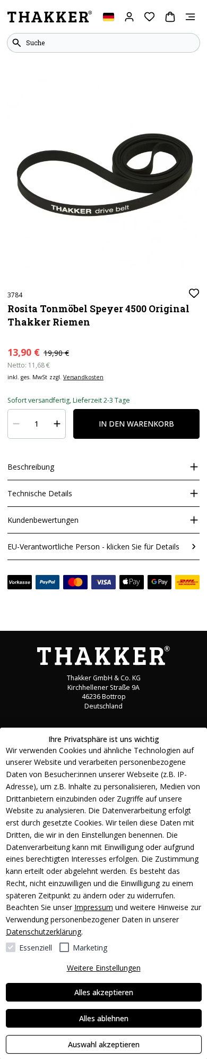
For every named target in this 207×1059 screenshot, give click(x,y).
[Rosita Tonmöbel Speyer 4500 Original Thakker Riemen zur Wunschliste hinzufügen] (194, 293)
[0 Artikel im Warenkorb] (170, 16)
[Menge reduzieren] (16, 424)
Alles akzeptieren (103, 992)
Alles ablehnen (103, 1018)
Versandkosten (83, 377)
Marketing (90, 948)
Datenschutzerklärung (43, 932)
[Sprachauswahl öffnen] (108, 16)
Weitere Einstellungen (104, 968)
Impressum (93, 907)
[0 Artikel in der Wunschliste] (149, 16)
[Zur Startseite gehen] (49, 17)
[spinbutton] (37, 424)
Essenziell (35, 948)
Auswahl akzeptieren (104, 1044)
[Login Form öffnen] (129, 16)
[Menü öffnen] (190, 16)
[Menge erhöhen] (57, 424)
